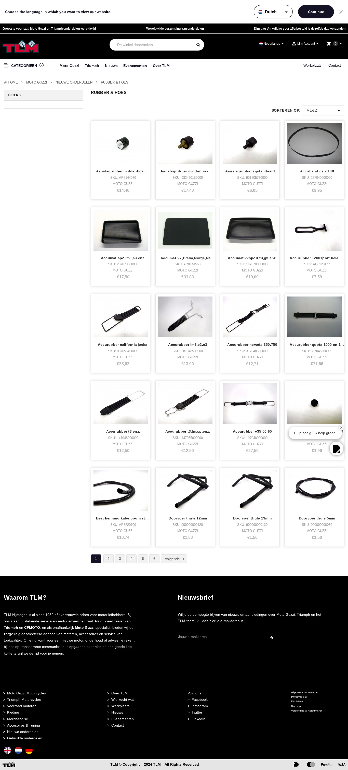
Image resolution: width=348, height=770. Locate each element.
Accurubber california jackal (123, 344)
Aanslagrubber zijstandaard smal (255, 171)
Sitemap (296, 706)
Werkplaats (312, 65)
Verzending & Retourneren (307, 710)
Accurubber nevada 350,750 (252, 344)
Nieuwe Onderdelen (74, 82)
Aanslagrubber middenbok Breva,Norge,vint (135, 171)
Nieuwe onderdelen (22, 732)
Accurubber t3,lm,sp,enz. (187, 431)
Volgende (173, 558)
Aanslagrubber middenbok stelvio (191, 171)
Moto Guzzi (69, 66)
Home (13, 82)
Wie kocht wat (122, 699)
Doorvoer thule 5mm (317, 518)
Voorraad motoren (21, 706)
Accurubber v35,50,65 (252, 431)
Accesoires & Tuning (23, 725)
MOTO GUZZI (36, 82)
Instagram (200, 706)
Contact (334, 65)
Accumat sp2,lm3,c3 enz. (123, 258)
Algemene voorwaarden (305, 692)
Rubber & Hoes (114, 82)
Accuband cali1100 (317, 171)
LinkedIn (198, 719)
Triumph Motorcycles (24, 699)
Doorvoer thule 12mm (188, 518)
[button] (336, 448)
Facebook (200, 699)
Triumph (92, 66)
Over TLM (161, 66)
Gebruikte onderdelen (24, 738)
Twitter (197, 712)
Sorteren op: (286, 110)
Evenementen (135, 66)
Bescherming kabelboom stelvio (125, 518)
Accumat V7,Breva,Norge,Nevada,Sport (195, 258)
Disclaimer (297, 701)
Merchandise (17, 719)
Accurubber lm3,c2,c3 (187, 344)
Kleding (13, 712)
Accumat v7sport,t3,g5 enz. (252, 258)
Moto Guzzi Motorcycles (26, 693)
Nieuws (111, 66)
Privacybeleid (299, 696)
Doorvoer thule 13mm (252, 518)
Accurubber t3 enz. (123, 431)
